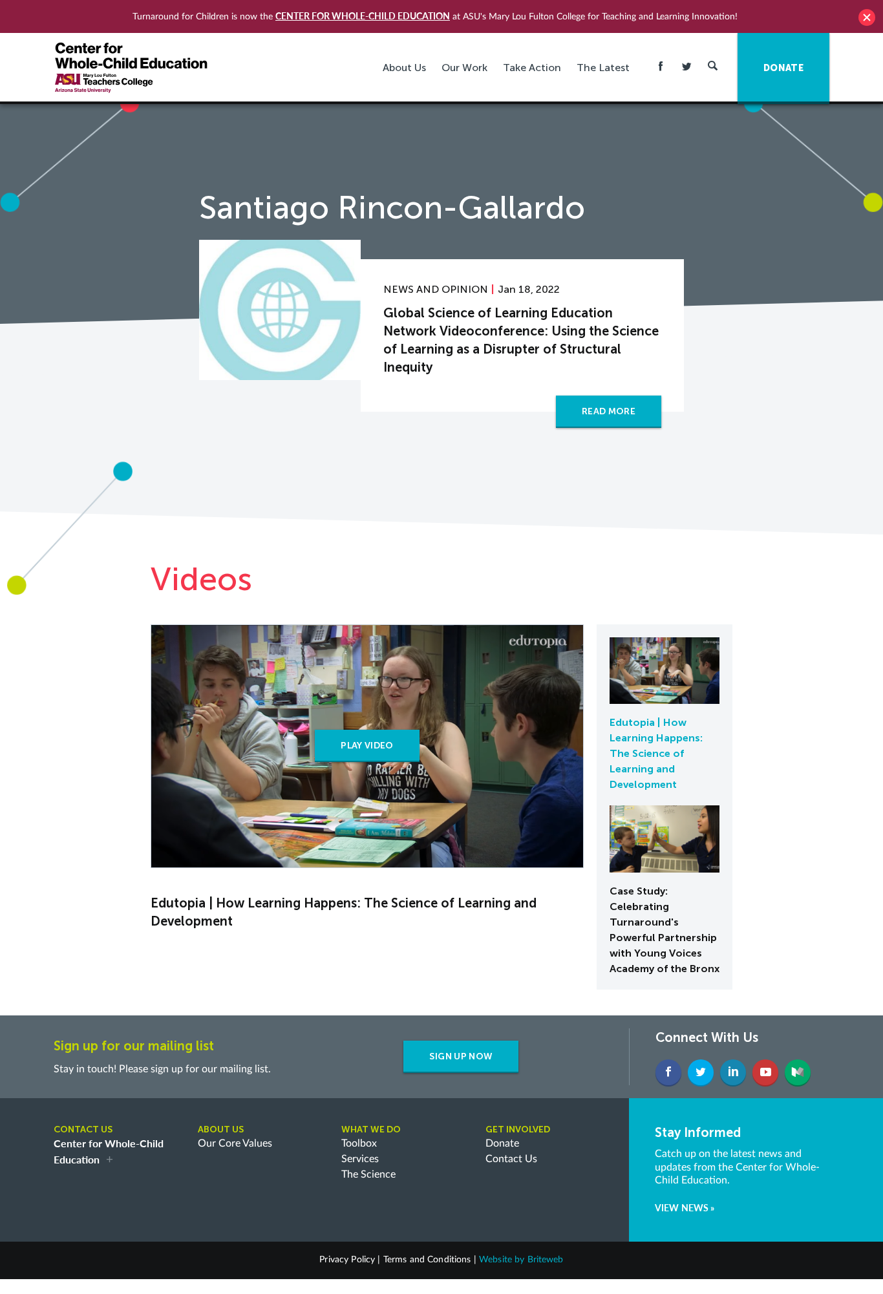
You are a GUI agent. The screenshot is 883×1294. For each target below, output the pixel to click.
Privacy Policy (347, 1259)
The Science (368, 1174)
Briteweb (545, 1259)
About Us (404, 67)
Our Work (464, 67)
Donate (502, 1143)
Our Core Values (235, 1143)
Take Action (532, 67)
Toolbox (359, 1143)
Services (360, 1159)
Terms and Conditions (427, 1259)
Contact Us (511, 1159)
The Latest (603, 67)
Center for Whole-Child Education (362, 15)
